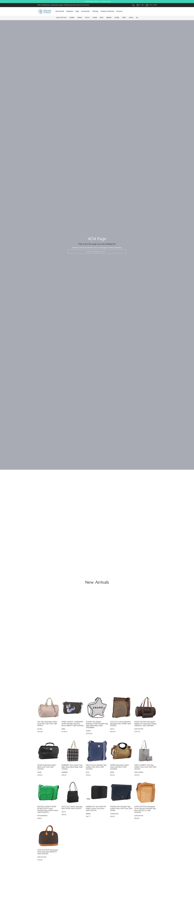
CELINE (95, 18)
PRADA (79, 18)
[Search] (133, 5)
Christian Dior (114, 814)
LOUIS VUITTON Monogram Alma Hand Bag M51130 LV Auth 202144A (47, 852)
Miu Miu (39, 729)
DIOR (101, 18)
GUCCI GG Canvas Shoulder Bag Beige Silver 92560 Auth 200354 (120, 724)
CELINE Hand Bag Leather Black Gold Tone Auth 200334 (46, 767)
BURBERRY (65, 772)
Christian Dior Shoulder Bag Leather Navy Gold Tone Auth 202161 (121, 808)
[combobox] (97, 252)
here (104, 248)
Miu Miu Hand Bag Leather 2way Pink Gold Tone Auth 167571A (47, 724)
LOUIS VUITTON (61, 18)
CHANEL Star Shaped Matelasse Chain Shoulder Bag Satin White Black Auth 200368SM (97, 724)
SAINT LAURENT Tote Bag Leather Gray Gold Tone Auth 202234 (145, 767)
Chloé (131, 18)
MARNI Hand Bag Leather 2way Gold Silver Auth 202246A (119, 767)
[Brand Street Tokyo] (45, 11)
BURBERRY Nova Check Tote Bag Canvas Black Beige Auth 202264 (72, 767)
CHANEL (71, 18)
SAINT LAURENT (138, 772)
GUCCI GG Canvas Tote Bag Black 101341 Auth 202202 (72, 807)
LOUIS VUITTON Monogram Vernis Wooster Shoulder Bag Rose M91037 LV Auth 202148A (145, 809)
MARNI (112, 772)
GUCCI (87, 18)
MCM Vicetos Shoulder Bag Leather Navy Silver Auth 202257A (96, 767)
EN (150, 5)
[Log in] (147, 5)
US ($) (155, 5)
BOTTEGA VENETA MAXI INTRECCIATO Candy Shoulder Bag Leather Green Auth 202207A (47, 809)
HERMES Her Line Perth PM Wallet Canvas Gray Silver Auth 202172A (96, 808)
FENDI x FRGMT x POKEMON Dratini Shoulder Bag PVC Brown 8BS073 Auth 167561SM (72, 724)
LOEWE (116, 18)
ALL (137, 18)
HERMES (108, 18)
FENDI (124, 18)
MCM (87, 772)
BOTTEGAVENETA (42, 815)
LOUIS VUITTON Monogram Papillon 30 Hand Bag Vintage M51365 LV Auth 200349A (145, 724)
